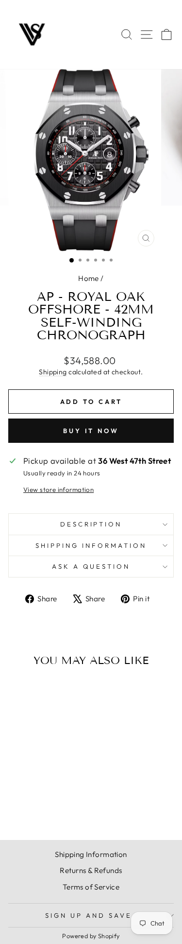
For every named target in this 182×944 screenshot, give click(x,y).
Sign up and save (88, 915)
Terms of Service (91, 887)
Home (88, 278)
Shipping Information (91, 854)
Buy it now (91, 431)
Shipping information (91, 545)
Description (91, 524)
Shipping (52, 371)
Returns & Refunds (91, 870)
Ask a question (91, 566)
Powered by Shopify (90, 936)
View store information (58, 489)
